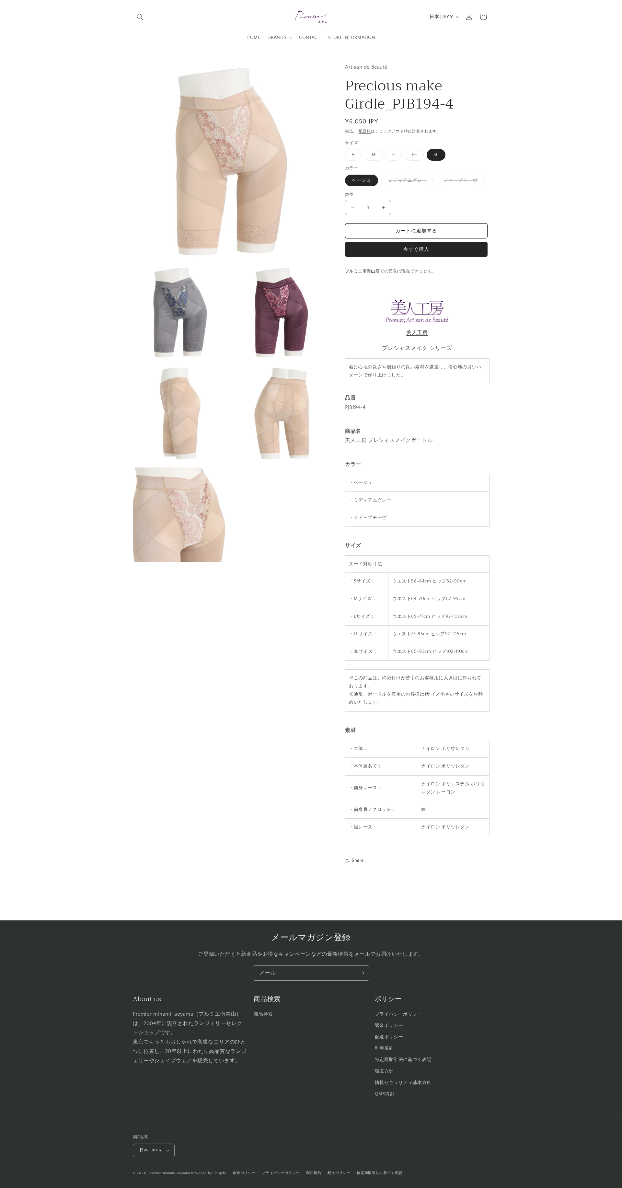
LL (416, 156)
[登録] (362, 973)
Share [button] (357, 860)
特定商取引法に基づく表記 (403, 1059)
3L (436, 154)
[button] (140, 17)
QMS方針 (385, 1094)
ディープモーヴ (462, 182)
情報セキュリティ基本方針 (403, 1082)
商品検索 (263, 1014)
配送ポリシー (389, 1037)
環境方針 (384, 1071)
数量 (349, 194)
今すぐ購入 (416, 249)
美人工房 (417, 333)
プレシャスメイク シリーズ (417, 348)
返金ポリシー (389, 1025)
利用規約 (384, 1048)
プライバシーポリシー (398, 1014)
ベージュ (361, 180)
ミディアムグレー (410, 182)
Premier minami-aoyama (169, 1173)
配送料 (365, 131)
